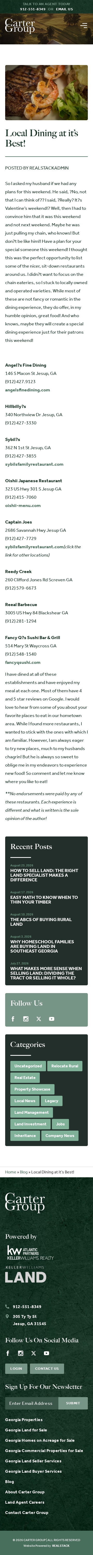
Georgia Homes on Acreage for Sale (40, 1440)
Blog (24, 1172)
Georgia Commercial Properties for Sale (44, 1450)
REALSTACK (60, 1546)
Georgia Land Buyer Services (33, 1471)
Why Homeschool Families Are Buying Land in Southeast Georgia (42, 946)
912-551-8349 (32, 9)
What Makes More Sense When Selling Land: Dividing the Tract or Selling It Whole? (46, 973)
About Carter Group (24, 1491)
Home (10, 1172)
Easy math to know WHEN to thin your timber (44, 900)
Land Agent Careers (24, 1502)
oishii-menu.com (23, 505)
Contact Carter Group (26, 1512)
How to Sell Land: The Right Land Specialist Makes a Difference (44, 875)
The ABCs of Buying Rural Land (41, 922)
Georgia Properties (24, 1419)
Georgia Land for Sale (26, 1430)
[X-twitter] (38, 1018)
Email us (64, 9)
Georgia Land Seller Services (33, 1461)
